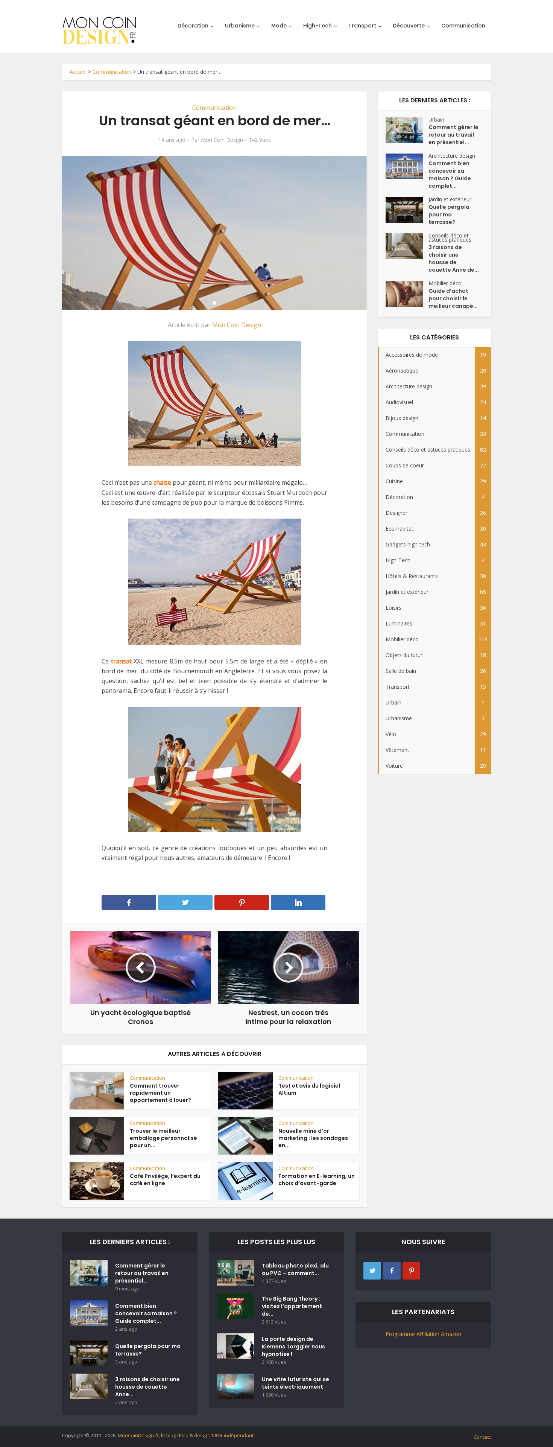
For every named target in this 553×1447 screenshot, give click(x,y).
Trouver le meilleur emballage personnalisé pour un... (163, 1138)
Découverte (409, 25)
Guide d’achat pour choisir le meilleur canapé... (453, 298)
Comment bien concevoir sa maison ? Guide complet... (449, 175)
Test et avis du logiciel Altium (309, 1089)
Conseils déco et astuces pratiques (449, 237)
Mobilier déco (445, 283)
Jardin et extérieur (449, 199)
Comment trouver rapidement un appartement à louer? (160, 1093)
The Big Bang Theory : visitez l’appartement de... (292, 1306)
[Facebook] (392, 1271)
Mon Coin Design (222, 140)
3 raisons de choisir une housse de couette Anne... (147, 1386)
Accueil (78, 71)
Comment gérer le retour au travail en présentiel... (453, 134)
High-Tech (317, 25)
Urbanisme (240, 25)
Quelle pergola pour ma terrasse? (448, 214)
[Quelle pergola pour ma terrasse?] (407, 210)
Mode (279, 25)
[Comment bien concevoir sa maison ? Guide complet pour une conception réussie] (407, 166)
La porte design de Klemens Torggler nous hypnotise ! (293, 1346)
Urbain (436, 119)
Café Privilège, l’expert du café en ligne (165, 1179)
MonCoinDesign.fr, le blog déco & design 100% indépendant (186, 1435)
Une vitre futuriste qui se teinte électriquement (295, 1383)
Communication (463, 25)
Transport (362, 25)
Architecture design (451, 155)
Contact (482, 1436)
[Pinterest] (411, 1271)
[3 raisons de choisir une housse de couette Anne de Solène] (407, 246)
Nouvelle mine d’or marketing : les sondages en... (313, 1138)
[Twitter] (372, 1271)
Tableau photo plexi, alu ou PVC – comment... (295, 1269)
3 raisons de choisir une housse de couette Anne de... (453, 258)
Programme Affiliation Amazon (423, 1333)
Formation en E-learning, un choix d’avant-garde (316, 1179)
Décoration (193, 25)
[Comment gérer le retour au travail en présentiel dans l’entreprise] (407, 130)
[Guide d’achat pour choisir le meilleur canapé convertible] (407, 294)
